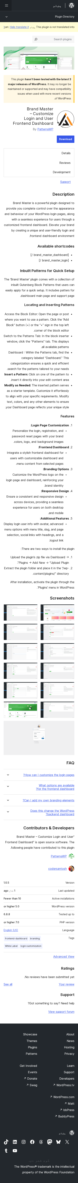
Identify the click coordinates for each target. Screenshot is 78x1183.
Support (65, 182)
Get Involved (28, 1066)
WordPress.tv (63, 1085)
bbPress (67, 1110)
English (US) (11, 930)
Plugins (32, 1047)
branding (35, 938)
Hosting (69, 1047)
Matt (69, 1103)
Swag (31, 1085)
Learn (70, 1066)
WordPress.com (62, 1097)
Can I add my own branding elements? (48, 800)
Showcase (30, 1034)
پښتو (62, 1133)
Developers (66, 1078)
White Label (11, 946)
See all (8, 984)
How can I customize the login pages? (48, 775)
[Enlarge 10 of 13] (32, 687)
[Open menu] (6, 5)
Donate (30, 1078)
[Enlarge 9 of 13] (69, 687)
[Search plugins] (36, 39)
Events (32, 1072)
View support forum (61, 1011)
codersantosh (57, 868)
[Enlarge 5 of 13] (69, 648)
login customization (30, 946)
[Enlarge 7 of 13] (69, 667)
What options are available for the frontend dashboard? (55, 787)
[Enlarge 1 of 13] (69, 609)
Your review (66, 984)
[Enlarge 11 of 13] (69, 706)
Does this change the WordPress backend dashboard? (52, 812)
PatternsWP (45, 129)
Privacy (69, 1053)
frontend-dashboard (16, 938)
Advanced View (63, 956)
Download (65, 139)
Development (62, 172)
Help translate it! (16, 26)
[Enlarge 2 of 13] (32, 609)
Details (66, 153)
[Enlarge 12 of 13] (32, 706)
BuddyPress (64, 1116)
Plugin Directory (64, 16)
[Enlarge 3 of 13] (69, 628)
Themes (31, 1041)
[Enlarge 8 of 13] (32, 667)
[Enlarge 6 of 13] (32, 648)
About (70, 1034)
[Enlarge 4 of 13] (32, 628)
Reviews (65, 163)
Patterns (31, 1053)
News (70, 1041)
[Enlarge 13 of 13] (69, 726)
